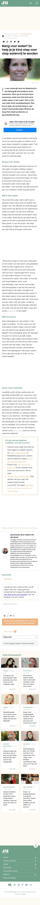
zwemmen (17, 430)
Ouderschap (7, 868)
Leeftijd (5, 864)
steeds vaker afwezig (18, 453)
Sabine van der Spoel (12, 34)
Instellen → (20, 130)
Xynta (24, 894)
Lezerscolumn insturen (10, 871)
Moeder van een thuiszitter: (18, 476)
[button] (34, 858)
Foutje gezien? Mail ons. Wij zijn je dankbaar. (20, 528)
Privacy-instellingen (9, 878)
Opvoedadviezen (25, 34)
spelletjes (12, 311)
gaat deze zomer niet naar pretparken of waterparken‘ (20, 488)
